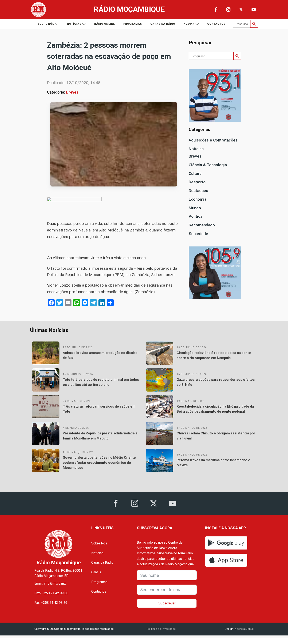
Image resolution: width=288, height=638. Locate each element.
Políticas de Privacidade (161, 628)
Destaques (198, 190)
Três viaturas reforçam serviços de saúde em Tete (99, 409)
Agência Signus (244, 628)
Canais (96, 572)
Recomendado (202, 225)
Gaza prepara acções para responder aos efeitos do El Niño (216, 382)
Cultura (195, 173)
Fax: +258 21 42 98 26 (50, 603)
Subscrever (166, 603)
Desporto (197, 182)
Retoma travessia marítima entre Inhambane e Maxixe (213, 462)
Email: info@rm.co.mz (50, 583)
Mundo (195, 207)
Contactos (216, 23)
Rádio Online (104, 23)
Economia (197, 199)
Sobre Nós (99, 543)
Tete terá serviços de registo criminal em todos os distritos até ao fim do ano (101, 382)
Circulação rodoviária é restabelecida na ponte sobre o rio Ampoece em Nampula (214, 355)
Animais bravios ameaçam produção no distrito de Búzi (100, 355)
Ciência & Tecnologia (208, 164)
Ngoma (189, 23)
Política (195, 216)
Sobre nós (46, 23)
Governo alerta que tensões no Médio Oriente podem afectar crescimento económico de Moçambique (99, 463)
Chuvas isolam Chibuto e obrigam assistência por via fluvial (216, 435)
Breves (72, 92)
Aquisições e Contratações (213, 140)
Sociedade (198, 233)
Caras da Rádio (162, 23)
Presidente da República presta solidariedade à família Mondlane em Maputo (100, 435)
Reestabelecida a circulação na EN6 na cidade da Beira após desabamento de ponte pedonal (215, 409)
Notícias (74, 23)
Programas (132, 23)
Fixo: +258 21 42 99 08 (51, 593)
